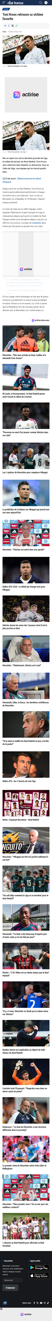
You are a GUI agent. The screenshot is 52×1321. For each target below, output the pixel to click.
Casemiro (36, 223)
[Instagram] (44, 1303)
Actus (6, 9)
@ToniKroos (17, 279)
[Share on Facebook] (8, 26)
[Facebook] (34, 1303)
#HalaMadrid (11, 285)
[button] (5, 2)
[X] (37, 1303)
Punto (4, 32)
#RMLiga (39, 282)
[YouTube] (41, 1303)
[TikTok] (47, 1303)
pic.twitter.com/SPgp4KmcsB (29, 285)
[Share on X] (12, 26)
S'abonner (10, 1287)
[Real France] (17, 2)
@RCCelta (30, 282)
